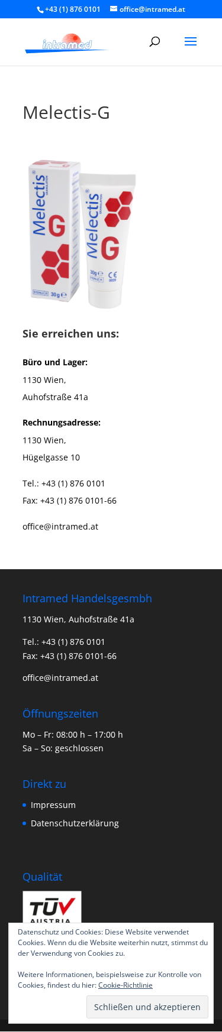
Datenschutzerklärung (75, 823)
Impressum (53, 804)
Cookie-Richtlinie (125, 985)
